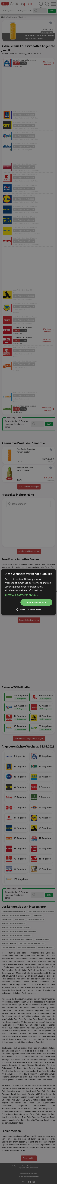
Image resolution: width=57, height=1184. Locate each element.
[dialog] (28, 592)
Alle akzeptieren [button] (36, 602)
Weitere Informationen (31, 590)
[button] (28, 595)
